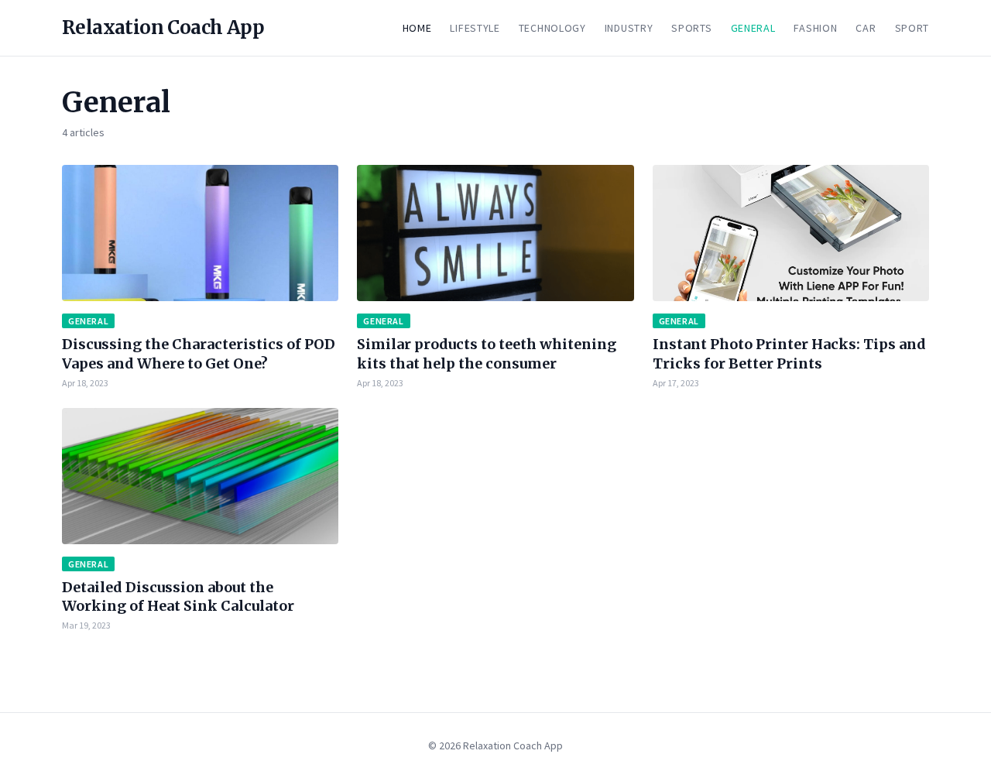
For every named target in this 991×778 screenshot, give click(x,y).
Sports (691, 28)
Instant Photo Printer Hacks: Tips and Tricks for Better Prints (789, 353)
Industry (629, 28)
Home (417, 28)
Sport (912, 28)
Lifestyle (474, 28)
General (753, 28)
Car (866, 28)
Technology (552, 28)
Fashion (815, 28)
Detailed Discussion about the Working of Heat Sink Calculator (178, 596)
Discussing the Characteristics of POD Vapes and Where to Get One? (198, 353)
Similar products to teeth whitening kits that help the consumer (486, 353)
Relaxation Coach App (163, 27)
